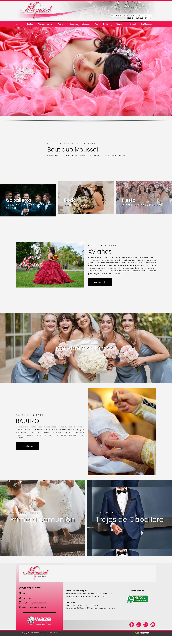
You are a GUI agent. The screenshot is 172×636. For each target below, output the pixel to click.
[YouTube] (152, 625)
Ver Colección (100, 282)
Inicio (16, 24)
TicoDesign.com (56, 633)
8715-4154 (140, 600)
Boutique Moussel (43, 633)
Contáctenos (146, 24)
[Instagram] (145, 625)
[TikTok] (138, 625)
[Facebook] (131, 626)
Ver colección (27, 446)
